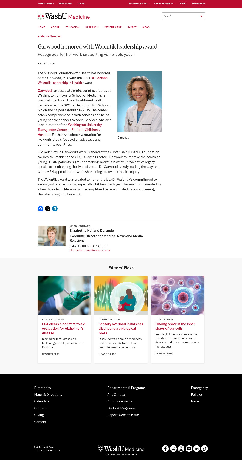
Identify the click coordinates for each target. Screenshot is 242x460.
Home (41, 27)
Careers (40, 422)
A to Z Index (116, 395)
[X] (173, 448)
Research (92, 27)
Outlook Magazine (121, 408)
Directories (198, 4)
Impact (132, 27)
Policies (197, 395)
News (146, 27)
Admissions (65, 4)
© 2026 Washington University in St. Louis (121, 455)
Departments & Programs (126, 388)
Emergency (199, 388)
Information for (138, 4)
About (55, 27)
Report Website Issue (123, 415)
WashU (183, 4)
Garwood (45, 91)
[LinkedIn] (196, 448)
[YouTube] (188, 448)
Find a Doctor (46, 4)
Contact (40, 408)
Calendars (41, 401)
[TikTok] (204, 448)
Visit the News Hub (51, 36)
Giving (81, 4)
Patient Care (113, 27)
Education (72, 27)
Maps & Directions (48, 395)
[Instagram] (181, 448)
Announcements (164, 4)
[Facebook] (165, 448)
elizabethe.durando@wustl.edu (90, 250)
